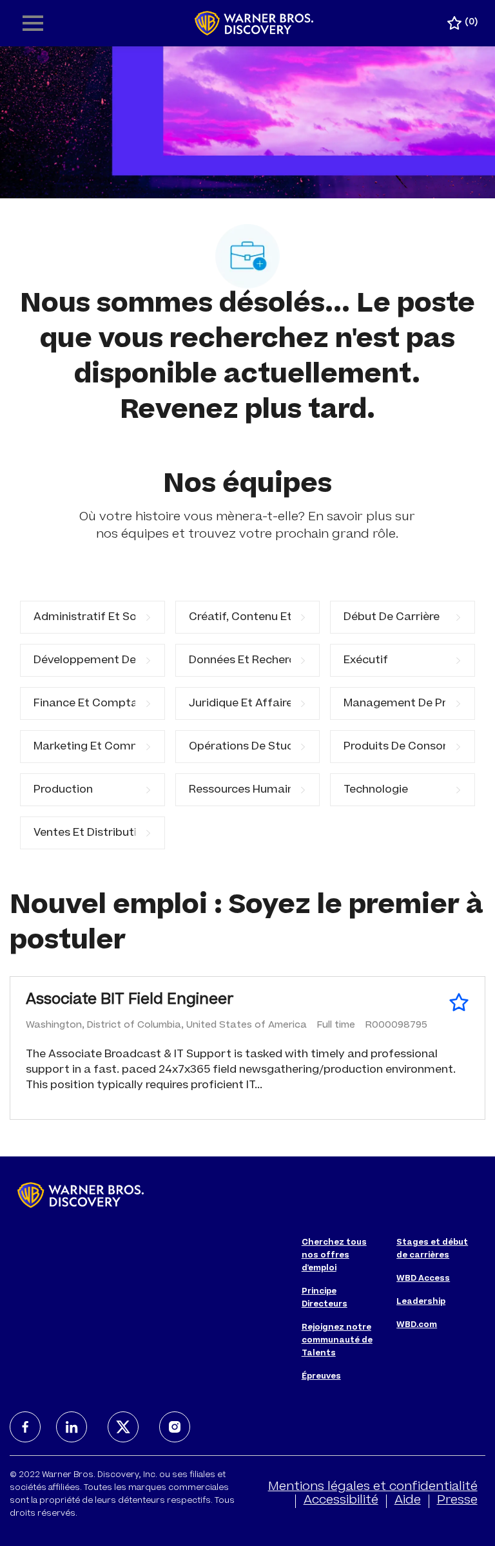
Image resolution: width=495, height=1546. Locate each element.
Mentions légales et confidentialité (373, 1487)
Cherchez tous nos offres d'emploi (334, 1255)
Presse (457, 1501)
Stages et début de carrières (432, 1249)
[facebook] (25, 1426)
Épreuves (321, 1377)
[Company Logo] (254, 23)
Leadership (420, 1302)
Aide (407, 1501)
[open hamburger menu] (32, 23)
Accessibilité (341, 1501)
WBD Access (423, 1279)
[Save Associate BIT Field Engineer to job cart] (459, 1002)
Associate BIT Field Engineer (130, 1001)
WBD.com (416, 1325)
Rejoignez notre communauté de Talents (337, 1340)
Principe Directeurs (324, 1298)
